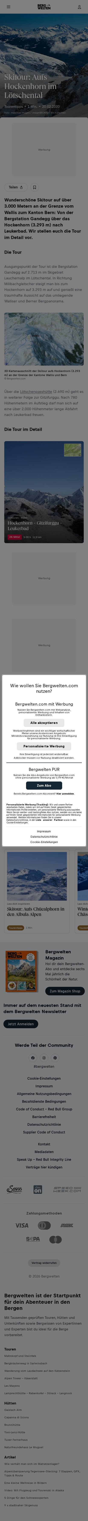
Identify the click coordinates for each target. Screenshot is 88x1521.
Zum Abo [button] (44, 785)
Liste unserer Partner (49, 820)
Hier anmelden (65, 793)
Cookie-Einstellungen (44, 842)
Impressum (44, 831)
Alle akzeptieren (44, 723)
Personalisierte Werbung (44, 746)
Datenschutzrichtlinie (44, 836)
